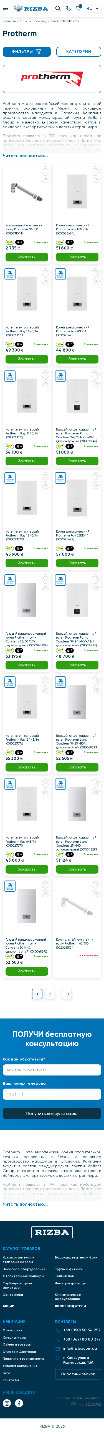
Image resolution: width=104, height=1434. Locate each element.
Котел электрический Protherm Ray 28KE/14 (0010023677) (72, 535)
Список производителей (39, 21)
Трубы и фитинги (69, 1269)
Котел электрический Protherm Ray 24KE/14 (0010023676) (22, 739)
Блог (6, 1373)
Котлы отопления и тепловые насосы (18, 1259)
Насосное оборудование (24, 1269)
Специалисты (14, 1337)
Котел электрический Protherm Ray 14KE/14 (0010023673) (22, 331)
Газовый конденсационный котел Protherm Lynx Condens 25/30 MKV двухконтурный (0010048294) (27, 639)
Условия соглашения (20, 1366)
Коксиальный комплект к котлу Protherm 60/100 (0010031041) (24, 229)
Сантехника (13, 1295)
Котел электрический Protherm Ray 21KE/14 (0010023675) (22, 433)
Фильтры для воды (70, 1283)
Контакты (11, 1380)
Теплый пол (64, 1276)
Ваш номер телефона (26, 1083)
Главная (9, 21)
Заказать (26, 257)
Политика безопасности (23, 1359)
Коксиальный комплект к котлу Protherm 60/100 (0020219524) (74, 943)
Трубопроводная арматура (17, 1285)
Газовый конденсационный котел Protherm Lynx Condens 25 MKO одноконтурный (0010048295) (77, 843)
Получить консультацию (52, 1113)
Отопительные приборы (23, 1276)
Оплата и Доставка (19, 1352)
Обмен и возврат (17, 1344)
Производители (70, 1306)
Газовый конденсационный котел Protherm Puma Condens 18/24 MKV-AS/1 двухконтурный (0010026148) (76, 639)
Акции (8, 1306)
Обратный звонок (78, 1374)
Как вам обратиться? (25, 1059)
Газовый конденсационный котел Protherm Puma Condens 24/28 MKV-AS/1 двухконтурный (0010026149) (76, 435)
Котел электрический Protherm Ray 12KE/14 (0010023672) (22, 535)
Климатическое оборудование (68, 1297)
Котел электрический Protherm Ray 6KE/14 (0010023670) (22, 841)
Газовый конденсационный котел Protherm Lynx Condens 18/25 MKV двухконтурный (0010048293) (77, 741)
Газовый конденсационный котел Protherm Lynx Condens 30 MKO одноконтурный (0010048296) (26, 945)
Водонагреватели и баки (76, 1257)
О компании (12, 1330)
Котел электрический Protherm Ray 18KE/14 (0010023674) (72, 229)
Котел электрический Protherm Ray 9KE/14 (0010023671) (72, 331)
